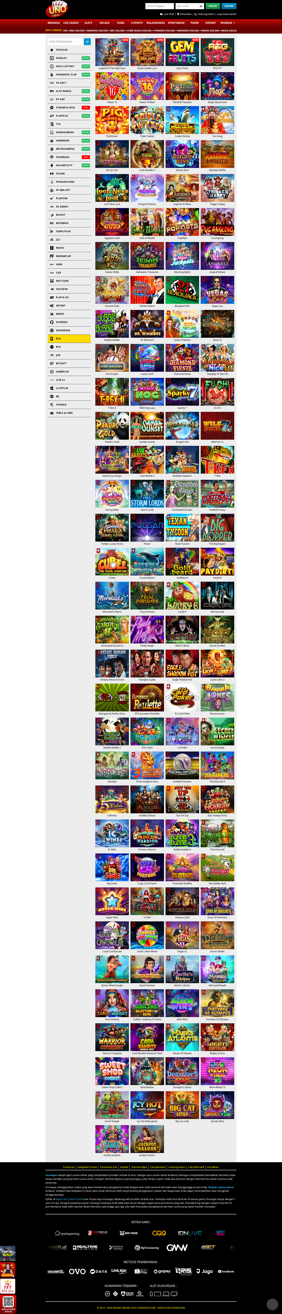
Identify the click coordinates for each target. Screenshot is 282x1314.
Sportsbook (176, 23)
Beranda (54, 23)
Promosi (226, 23)
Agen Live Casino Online (69, 1199)
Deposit (210, 23)
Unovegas (51, 1175)
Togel (121, 23)
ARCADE (105, 23)
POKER (194, 23)
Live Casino (71, 23)
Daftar (229, 6)
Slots (88, 23)
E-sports (137, 23)
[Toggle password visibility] (201, 6)
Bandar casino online (220, 1187)
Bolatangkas (156, 23)
